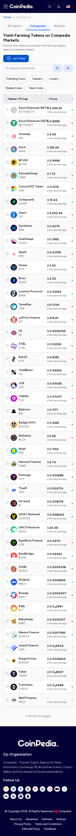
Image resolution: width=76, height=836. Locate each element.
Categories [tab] (38, 26)
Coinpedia (65, 811)
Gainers (37, 78)
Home (7, 17)
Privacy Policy (22, 824)
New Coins (36, 88)
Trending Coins (16, 78)
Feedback (50, 828)
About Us (16, 819)
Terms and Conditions (48, 824)
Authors (61, 819)
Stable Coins (14, 88)
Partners (47, 819)
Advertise (32, 819)
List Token (19, 58)
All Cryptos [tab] (14, 26)
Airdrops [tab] (59, 26)
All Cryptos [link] (23, 17)
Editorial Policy (31, 828)
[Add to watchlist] (7, 109)
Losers (53, 78)
